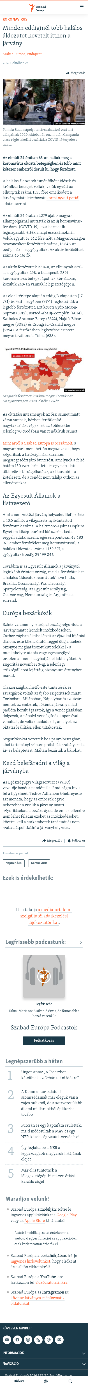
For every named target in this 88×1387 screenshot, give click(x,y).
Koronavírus (15, 20)
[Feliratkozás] (59, 1340)
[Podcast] (48, 1340)
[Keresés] (70, 1381)
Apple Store (34, 1221)
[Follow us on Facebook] (17, 1340)
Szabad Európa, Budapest (22, 54)
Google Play (67, 1215)
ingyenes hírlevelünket (30, 1262)
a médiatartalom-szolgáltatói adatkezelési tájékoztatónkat (46, 916)
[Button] (76, 73)
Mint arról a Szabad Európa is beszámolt (37, 444)
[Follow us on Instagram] (28, 1340)
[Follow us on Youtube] (7, 1340)
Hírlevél (19, 1381)
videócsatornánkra (51, 1283)
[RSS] (38, 1340)
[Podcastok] (46, 1381)
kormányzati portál (62, 198)
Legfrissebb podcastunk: (35, 942)
